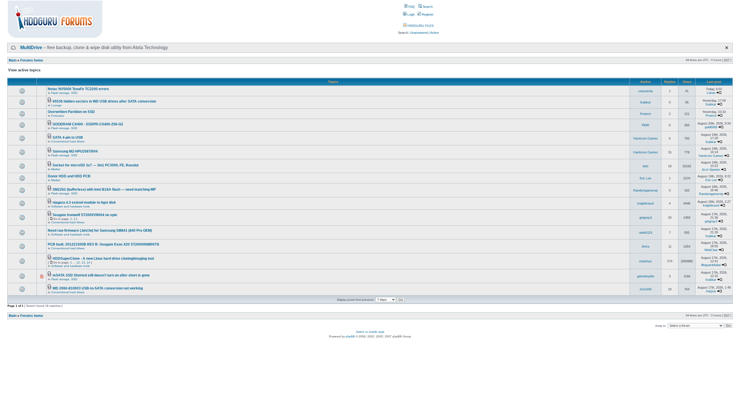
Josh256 (645, 289)
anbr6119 (645, 232)
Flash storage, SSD (64, 92)
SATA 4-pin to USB (68, 137)
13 (83, 262)
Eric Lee (645, 178)
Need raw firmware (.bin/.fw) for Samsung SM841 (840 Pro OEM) (100, 231)
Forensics (57, 115)
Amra (645, 246)
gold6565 (711, 127)
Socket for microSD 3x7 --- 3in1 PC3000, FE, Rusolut (95, 165)
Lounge (56, 105)
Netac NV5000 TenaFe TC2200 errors (78, 89)
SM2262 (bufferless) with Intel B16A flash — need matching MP (104, 189)
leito (645, 166)
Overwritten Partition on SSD (71, 112)
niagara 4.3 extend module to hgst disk (84, 202)
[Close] (726, 47)
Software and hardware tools (70, 206)
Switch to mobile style (370, 331)
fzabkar (645, 102)
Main (12, 60)
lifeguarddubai (711, 265)
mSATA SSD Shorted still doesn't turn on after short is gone (101, 275)
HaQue (711, 291)
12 (78, 262)
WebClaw (711, 250)
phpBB (350, 336)
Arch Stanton (711, 169)
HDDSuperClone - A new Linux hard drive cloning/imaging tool (103, 259)
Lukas (711, 92)
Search (427, 6)
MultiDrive (31, 47)
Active (434, 32)
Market (55, 169)
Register (427, 14)
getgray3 (645, 217)
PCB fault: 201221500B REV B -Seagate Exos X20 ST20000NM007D (103, 244)
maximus (645, 261)
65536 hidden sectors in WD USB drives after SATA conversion (104, 101)
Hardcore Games (645, 138)
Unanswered (419, 32)
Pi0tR (645, 125)
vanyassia (645, 91)
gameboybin (645, 276)
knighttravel (645, 203)
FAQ (411, 6)
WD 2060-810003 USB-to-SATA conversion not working (98, 288)
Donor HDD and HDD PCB (69, 176)
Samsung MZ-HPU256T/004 (75, 151)
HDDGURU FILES (420, 25)
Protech (645, 114)
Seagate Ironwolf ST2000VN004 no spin (85, 215)
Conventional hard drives (67, 141)
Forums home (31, 60)
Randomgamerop (645, 190)
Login (410, 14)
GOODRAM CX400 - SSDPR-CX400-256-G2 (88, 124)
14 (88, 262)
